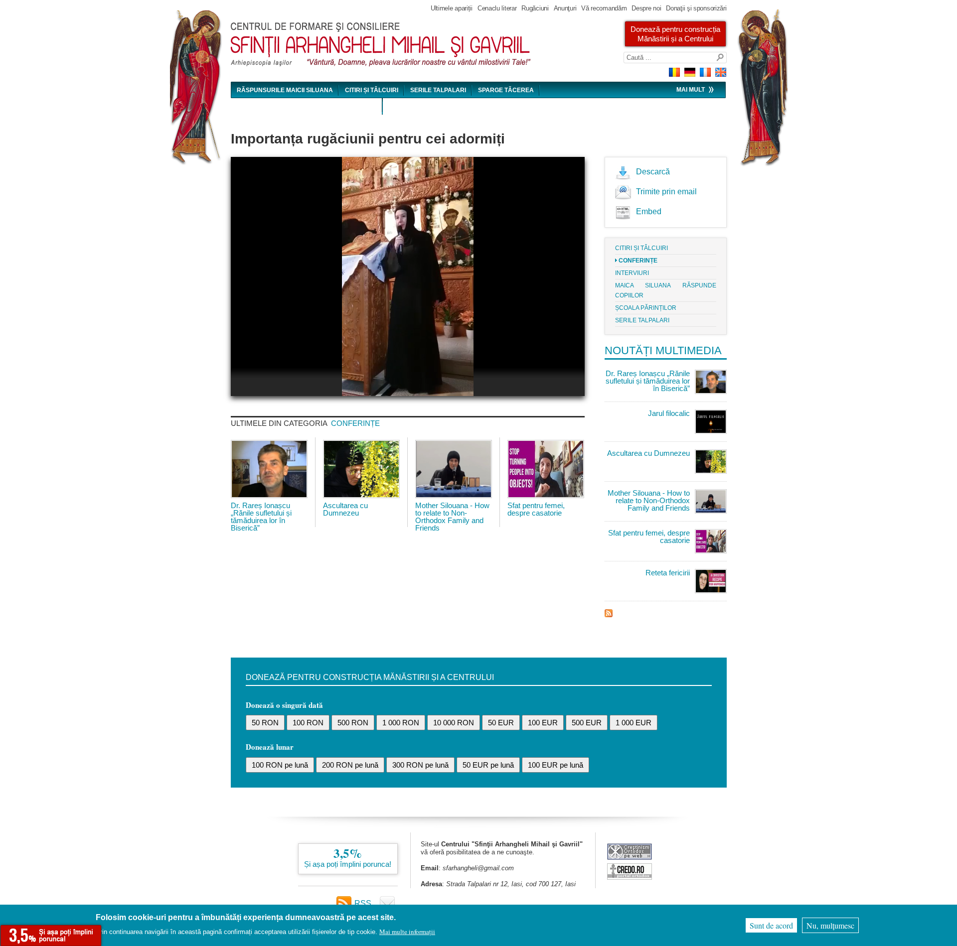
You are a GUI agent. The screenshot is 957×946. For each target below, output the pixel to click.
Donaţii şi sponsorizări (696, 8)
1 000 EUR (633, 722)
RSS (362, 903)
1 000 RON (400, 722)
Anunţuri (565, 8)
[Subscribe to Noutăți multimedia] (609, 614)
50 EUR (501, 722)
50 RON (265, 722)
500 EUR (587, 722)
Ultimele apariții (452, 8)
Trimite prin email (666, 191)
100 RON (308, 722)
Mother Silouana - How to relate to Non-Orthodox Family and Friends (452, 517)
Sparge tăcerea (506, 90)
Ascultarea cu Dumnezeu (345, 509)
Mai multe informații (407, 931)
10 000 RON (453, 722)
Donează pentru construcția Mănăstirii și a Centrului (675, 34)
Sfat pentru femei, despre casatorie (536, 509)
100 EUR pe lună (555, 765)
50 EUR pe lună (488, 765)
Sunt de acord (771, 925)
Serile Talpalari (438, 90)
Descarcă (653, 171)
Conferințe (355, 423)
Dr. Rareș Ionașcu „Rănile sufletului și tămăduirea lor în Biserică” (261, 517)
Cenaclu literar (497, 8)
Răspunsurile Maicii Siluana (285, 90)
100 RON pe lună (280, 765)
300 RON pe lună (420, 765)
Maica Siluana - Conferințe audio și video (307, 106)
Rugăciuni (534, 8)
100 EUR (543, 722)
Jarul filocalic (669, 413)
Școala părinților (645, 307)
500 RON (352, 722)
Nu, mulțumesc (830, 925)
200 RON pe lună (350, 765)
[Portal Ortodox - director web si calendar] (629, 877)
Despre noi (646, 8)
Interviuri (632, 273)
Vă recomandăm (604, 8)
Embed (648, 211)
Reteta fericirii (667, 572)
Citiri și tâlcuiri (371, 90)
